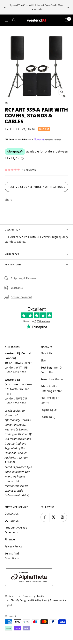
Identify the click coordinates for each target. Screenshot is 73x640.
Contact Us (12, 513)
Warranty (17, 288)
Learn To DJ (47, 417)
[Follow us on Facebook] (44, 517)
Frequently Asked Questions (16, 530)
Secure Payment (21, 297)
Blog (43, 360)
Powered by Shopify (33, 596)
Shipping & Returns (23, 278)
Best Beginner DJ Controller (51, 370)
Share (8, 200)
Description (13, 229)
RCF (7, 102)
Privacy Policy (13, 546)
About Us (46, 353)
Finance (10, 539)
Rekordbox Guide (51, 379)
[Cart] (66, 20)
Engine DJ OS (48, 410)
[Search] (14, 20)
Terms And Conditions (12, 556)
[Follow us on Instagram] (62, 517)
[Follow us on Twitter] (53, 517)
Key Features (13, 264)
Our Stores (12, 520)
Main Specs (12, 254)
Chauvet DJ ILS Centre (49, 400)
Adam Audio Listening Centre (51, 388)
